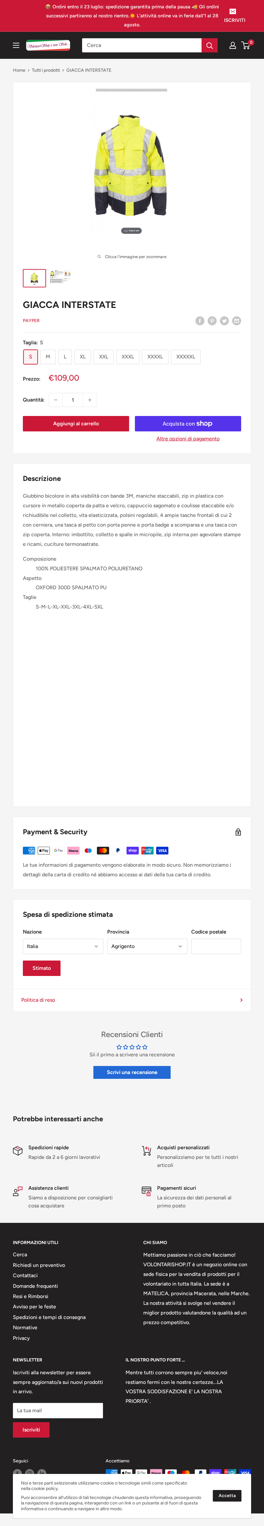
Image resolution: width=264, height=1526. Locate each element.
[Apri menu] (16, 45)
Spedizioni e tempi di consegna (49, 1317)
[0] (246, 45)
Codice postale (208, 932)
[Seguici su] (17, 1473)
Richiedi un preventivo (39, 1265)
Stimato (42, 968)
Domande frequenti (35, 1286)
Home (19, 70)
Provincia (118, 932)
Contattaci (25, 1275)
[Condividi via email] (236, 320)
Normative (25, 1327)
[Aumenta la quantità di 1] (90, 400)
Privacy (21, 1338)
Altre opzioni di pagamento (188, 439)
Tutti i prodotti (46, 70)
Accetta (227, 1495)
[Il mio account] (233, 45)
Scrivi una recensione (132, 1072)
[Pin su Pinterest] (212, 320)
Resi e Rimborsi (30, 1296)
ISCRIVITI (234, 20)
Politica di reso (38, 1000)
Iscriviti (31, 1430)
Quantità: (34, 400)
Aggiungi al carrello (76, 423)
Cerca (20, 1254)
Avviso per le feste (34, 1307)
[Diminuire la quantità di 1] (55, 400)
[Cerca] (210, 45)
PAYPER (31, 320)
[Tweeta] (224, 320)
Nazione (32, 932)
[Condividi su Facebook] (199, 320)
